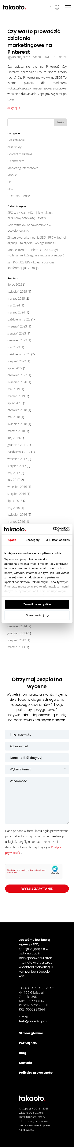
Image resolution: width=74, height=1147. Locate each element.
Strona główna (31, 1033)
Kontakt (25, 1063)
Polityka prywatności (36, 1072)
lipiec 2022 (14, 368)
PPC (10, 182)
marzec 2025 (16, 298)
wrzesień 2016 (17, 487)
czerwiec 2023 (17, 340)
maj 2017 (13, 473)
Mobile (12, 175)
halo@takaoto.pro (32, 1021)
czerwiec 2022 (17, 375)
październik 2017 (19, 452)
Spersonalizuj (35, 615)
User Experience (18, 196)
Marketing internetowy (22, 168)
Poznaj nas (28, 1043)
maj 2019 (13, 389)
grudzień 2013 (17, 633)
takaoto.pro (25, 1112)
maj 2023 (13, 347)
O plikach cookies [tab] (58, 539)
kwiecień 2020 (17, 382)
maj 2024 (13, 305)
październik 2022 (19, 354)
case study (14, 147)
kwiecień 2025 (17, 291)
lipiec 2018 (14, 403)
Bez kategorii (16, 140)
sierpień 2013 (16, 640)
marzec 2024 (16, 312)
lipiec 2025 (14, 284)
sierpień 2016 (16, 494)
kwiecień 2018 (17, 424)
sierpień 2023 (16, 333)
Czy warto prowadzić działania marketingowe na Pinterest (33, 42)
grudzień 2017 (17, 445)
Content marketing (19, 154)
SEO (21, 59)
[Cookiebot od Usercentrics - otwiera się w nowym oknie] (53, 529)
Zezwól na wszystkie (37, 604)
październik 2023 (19, 319)
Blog (22, 1053)
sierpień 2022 (16, 361)
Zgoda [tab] (12, 539)
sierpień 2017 (16, 466)
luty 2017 (13, 480)
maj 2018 (13, 417)
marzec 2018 (16, 431)
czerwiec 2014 (17, 626)
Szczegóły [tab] (32, 539)
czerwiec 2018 (17, 410)
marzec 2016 (16, 521)
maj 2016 (13, 508)
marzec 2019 (16, 396)
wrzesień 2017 (17, 459)
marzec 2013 (16, 647)
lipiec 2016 (14, 501)
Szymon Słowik (40, 57)
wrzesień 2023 (17, 326)
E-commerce (16, 161)
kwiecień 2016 (17, 514)
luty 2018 (13, 438)
